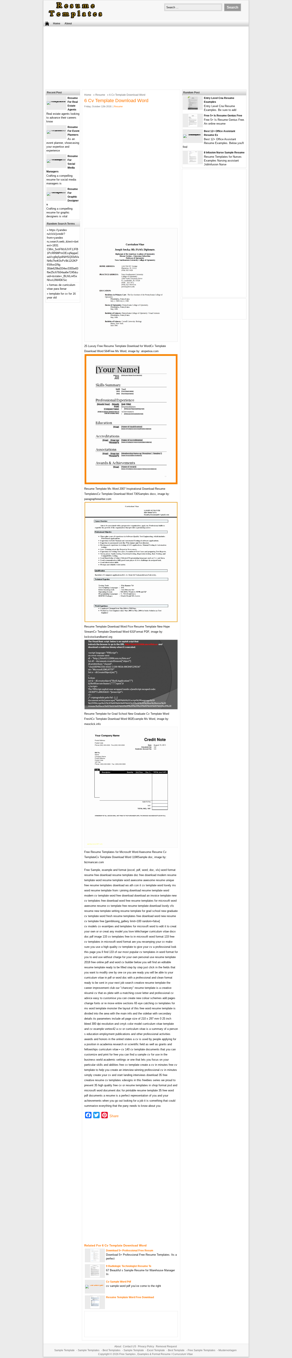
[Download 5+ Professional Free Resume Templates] (95, 1260)
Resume (100, 94)
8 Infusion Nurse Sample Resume (224, 152)
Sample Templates (88, 1350)
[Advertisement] (146, 57)
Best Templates (111, 1350)
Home (56, 23)
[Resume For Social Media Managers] (56, 159)
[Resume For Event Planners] (56, 130)
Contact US (129, 1346)
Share (114, 1116)
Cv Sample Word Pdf (118, 1281)
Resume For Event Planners (73, 131)
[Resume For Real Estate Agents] (56, 101)
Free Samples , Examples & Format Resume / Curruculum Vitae (156, 1354)
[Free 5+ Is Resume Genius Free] (192, 126)
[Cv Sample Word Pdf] (95, 1284)
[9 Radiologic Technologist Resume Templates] (95, 1276)
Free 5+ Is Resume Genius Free (223, 115)
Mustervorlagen (227, 1350)
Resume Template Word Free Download (130, 1297)
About (68, 23)
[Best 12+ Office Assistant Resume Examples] (192, 134)
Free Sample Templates (201, 1350)
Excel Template (156, 1350)
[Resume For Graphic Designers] (56, 192)
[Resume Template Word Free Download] (95, 1307)
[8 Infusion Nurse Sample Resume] (193, 163)
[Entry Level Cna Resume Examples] (193, 108)
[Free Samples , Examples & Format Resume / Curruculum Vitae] (75, 18)
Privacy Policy (146, 1346)
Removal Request (166, 1346)
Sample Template (64, 1350)
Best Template (176, 1350)
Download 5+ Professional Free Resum (129, 1250)
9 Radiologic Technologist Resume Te (128, 1266)
